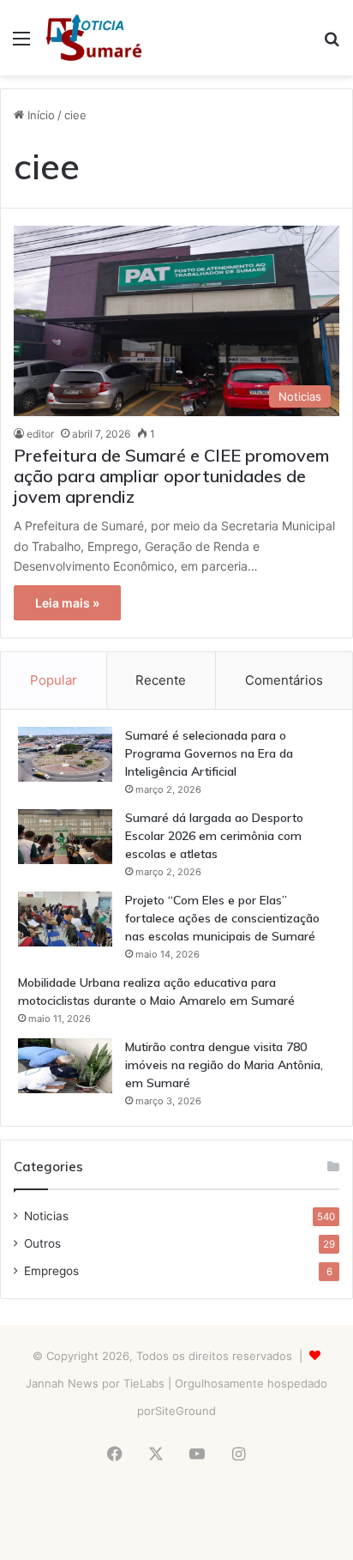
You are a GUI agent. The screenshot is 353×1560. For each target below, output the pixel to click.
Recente (160, 680)
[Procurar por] (331, 44)
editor (40, 433)
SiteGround (185, 1411)
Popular (53, 680)
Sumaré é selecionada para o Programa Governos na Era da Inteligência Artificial (209, 753)
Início (39, 115)
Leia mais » (67, 603)
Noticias (46, 1216)
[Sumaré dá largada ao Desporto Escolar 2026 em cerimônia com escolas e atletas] (65, 836)
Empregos (51, 1271)
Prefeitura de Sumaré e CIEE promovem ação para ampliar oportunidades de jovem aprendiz (171, 475)
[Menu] (21, 44)
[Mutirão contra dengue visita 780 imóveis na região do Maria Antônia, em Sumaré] (65, 1065)
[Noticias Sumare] (94, 37)
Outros (42, 1243)
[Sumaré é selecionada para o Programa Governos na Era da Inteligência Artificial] (65, 754)
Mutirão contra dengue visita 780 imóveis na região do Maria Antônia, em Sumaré (224, 1065)
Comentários (284, 680)
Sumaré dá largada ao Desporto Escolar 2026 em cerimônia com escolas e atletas (214, 836)
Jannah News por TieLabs (95, 1383)
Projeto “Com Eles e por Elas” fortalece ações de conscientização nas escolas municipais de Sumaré (222, 918)
